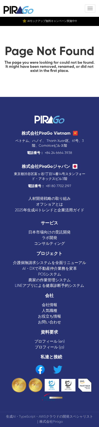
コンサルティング (49, 244)
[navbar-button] (90, 8)
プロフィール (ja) (49, 347)
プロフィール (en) (49, 341)
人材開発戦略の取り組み (49, 199)
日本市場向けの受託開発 (49, 232)
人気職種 (49, 311)
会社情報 (49, 305)
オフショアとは (49, 204)
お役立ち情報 (49, 316)
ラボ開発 (49, 238)
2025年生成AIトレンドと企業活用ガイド (49, 210)
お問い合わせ (49, 322)
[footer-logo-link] (49, 120)
